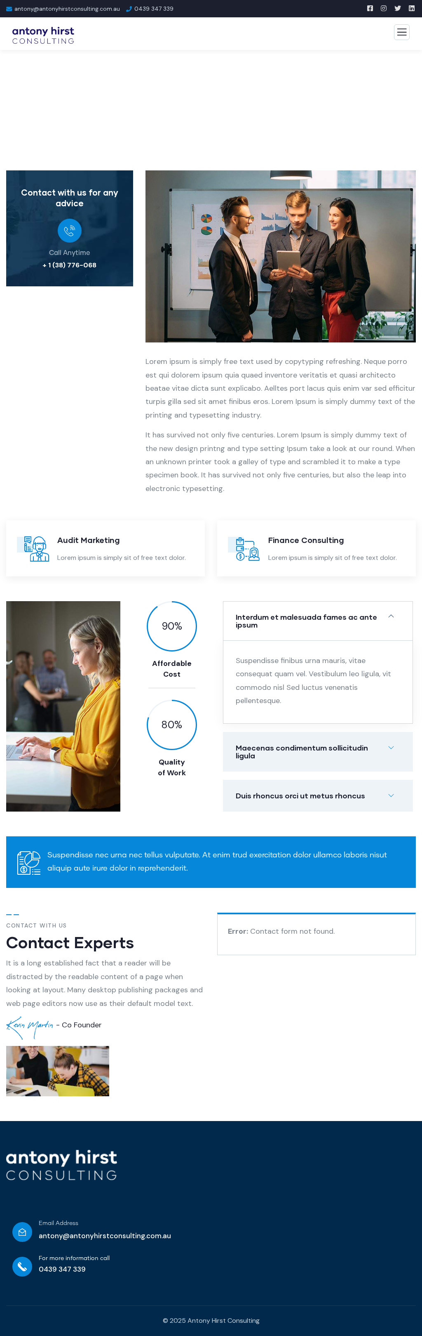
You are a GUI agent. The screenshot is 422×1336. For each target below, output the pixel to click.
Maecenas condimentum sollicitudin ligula (302, 751)
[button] (412, 262)
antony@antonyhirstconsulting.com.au (105, 1235)
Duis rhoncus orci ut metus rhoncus (300, 795)
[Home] (61, 1165)
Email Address (58, 1223)
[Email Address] (22, 1232)
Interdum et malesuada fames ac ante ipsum (306, 620)
